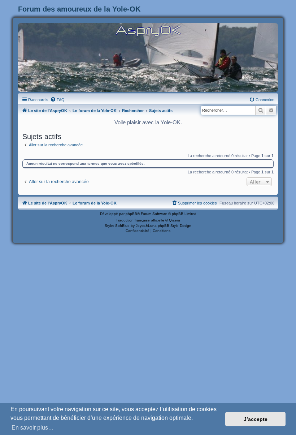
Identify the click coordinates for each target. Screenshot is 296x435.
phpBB (131, 214)
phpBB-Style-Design (174, 226)
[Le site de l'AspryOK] (148, 30)
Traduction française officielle (140, 220)
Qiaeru (174, 220)
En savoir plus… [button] (33, 428)
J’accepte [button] (255, 419)
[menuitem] (57, 99)
